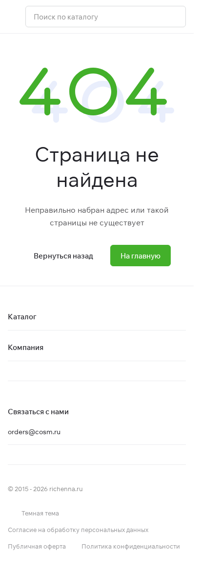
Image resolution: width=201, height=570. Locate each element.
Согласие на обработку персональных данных (78, 529)
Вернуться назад (63, 255)
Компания (25, 347)
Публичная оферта (37, 546)
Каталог (22, 316)
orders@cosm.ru (34, 431)
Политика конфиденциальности (130, 546)
